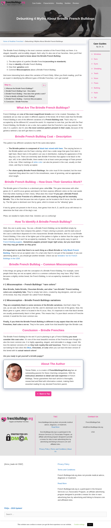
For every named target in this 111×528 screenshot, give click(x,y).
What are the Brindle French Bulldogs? (19, 88)
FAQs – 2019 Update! (13, 508)
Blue (29, 348)
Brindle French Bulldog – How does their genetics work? (26, 94)
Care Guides (36, 3)
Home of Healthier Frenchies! (13, 41)
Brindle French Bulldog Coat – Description (21, 91)
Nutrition (68, 3)
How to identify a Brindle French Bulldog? (20, 96)
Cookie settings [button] (79, 524)
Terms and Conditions (58, 449)
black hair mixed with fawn (51, 148)
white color (37, 162)
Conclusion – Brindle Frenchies (17, 102)
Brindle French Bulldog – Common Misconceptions (24, 99)
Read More (55, 427)
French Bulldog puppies (12, 242)
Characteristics (48, 3)
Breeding (59, 3)
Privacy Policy (44, 449)
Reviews (76, 3)
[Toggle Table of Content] (43, 85)
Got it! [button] (90, 524)
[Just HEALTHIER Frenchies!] (13, 3)
